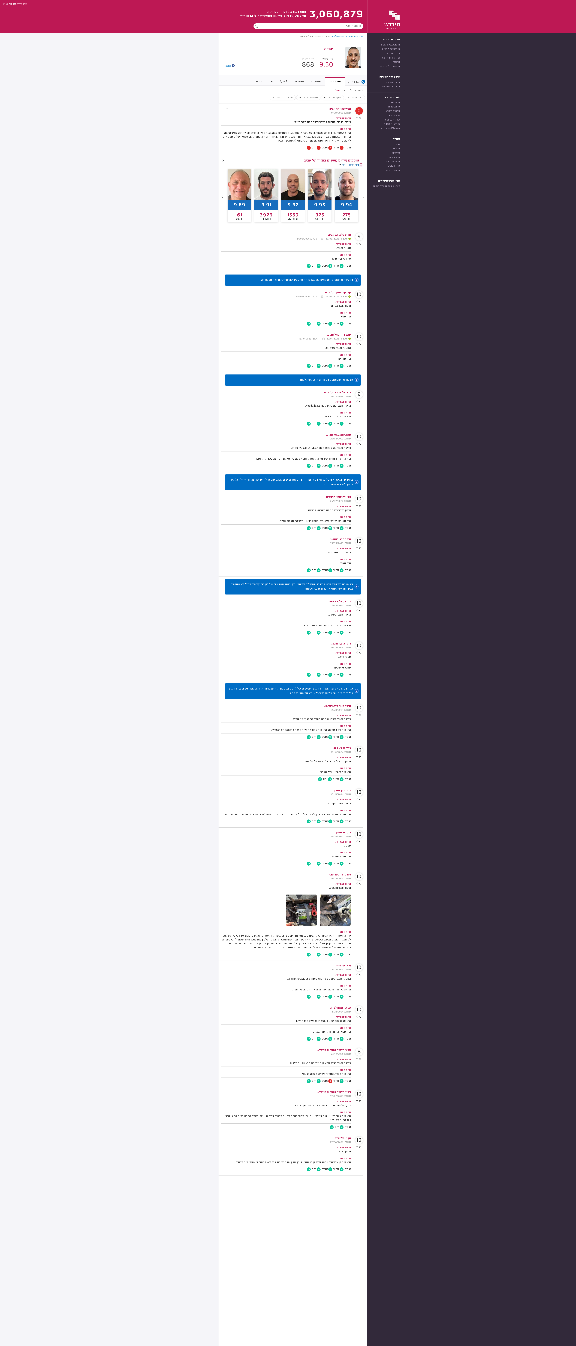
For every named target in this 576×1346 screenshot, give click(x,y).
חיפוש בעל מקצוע (390, 45)
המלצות (396, 148)
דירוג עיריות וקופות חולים (386, 186)
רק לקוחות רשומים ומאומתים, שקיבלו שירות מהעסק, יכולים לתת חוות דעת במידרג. (306, 280)
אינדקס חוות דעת (391, 58)
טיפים (397, 144)
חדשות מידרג (393, 111)
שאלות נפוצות (392, 120)
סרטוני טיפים (393, 170)
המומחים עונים (392, 161)
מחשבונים (394, 157)
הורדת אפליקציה (391, 49)
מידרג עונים (394, 166)
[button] (222, 196)
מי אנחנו (395, 102)
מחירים (396, 153)
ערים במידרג (393, 53)
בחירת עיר (350, 165)
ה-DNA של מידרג (390, 128)
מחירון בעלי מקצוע (390, 66)
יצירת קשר (394, 115)
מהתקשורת (394, 107)
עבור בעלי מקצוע (391, 86)
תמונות (396, 62)
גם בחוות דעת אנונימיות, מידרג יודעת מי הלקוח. (326, 380)
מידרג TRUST (392, 124)
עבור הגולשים (393, 82)
